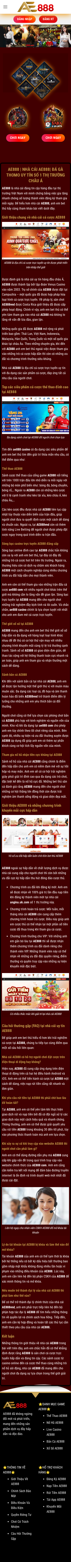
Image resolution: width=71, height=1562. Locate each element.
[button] (5, 7)
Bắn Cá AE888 (55, 1441)
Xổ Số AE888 (55, 1448)
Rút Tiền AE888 (56, 1493)
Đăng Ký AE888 (56, 1479)
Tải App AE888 (56, 1500)
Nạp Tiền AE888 (57, 1486)
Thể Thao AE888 (57, 1416)
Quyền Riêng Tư (21, 1515)
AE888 (6, 188)
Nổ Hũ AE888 (55, 1423)
